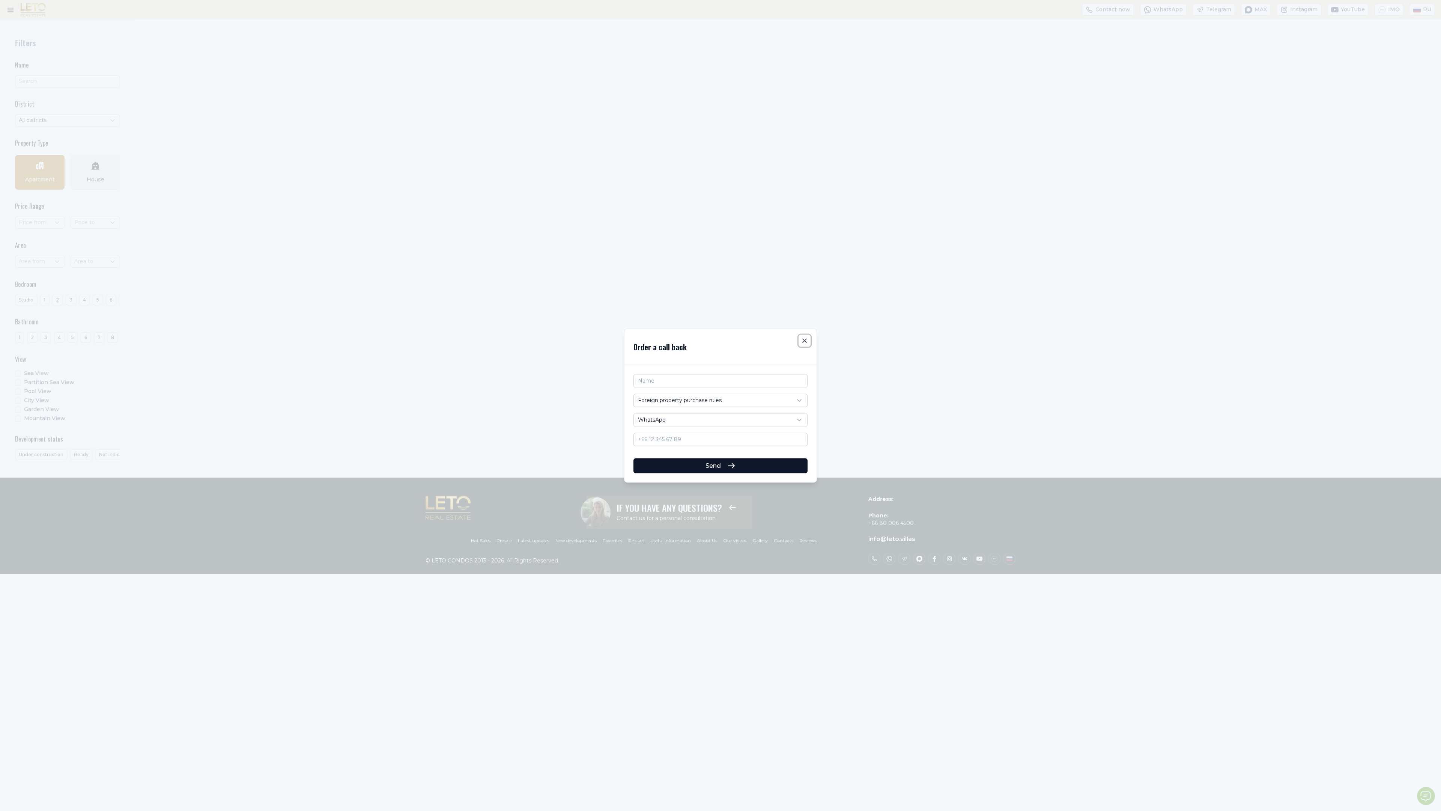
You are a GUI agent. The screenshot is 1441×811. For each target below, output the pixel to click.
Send (713, 465)
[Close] (805, 341)
